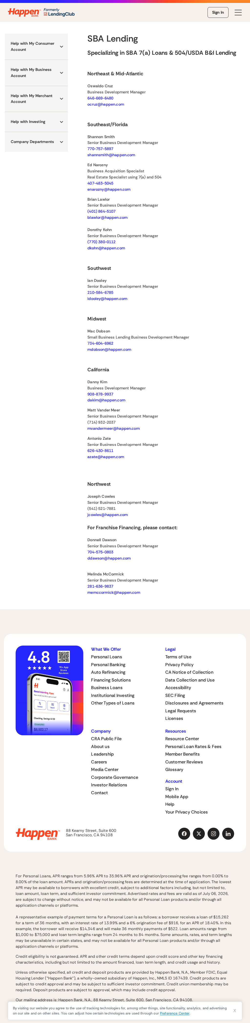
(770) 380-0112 (101, 241)
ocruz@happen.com (105, 104)
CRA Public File (106, 739)
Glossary (174, 769)
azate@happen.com (105, 456)
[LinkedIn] (228, 834)
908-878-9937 (100, 394)
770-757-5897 (100, 148)
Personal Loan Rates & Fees (193, 746)
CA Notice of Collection (189, 672)
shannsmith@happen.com (111, 154)
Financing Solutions (111, 680)
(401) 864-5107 (101, 211)
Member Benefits (182, 754)
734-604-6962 (100, 343)
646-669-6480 (100, 98)
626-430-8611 (100, 450)
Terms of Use (178, 657)
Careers (99, 762)
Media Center (104, 769)
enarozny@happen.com (108, 189)
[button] (36, 47)
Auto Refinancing (108, 672)
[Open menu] (238, 12)
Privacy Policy (179, 665)
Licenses (174, 718)
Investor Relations (109, 785)
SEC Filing (175, 695)
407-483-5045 (100, 183)
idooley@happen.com (107, 298)
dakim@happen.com (106, 400)
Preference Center (174, 1013)
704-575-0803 (100, 552)
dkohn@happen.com (106, 248)
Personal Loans (106, 657)
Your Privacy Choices (186, 812)
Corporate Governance (114, 777)
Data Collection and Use (190, 680)
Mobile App (176, 797)
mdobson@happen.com (109, 349)
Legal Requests (180, 711)
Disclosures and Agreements (194, 703)
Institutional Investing (113, 695)
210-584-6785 (100, 292)
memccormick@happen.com (113, 592)
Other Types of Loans (113, 703)
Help (170, 804)
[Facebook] (184, 834)
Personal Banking (108, 665)
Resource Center (182, 739)
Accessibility (178, 688)
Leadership (102, 754)
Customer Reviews (184, 762)
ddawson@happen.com (109, 558)
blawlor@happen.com (107, 217)
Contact (99, 793)
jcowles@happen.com (107, 514)
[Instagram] (214, 834)
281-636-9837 (100, 586)
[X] (199, 834)
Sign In (218, 12)
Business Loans (107, 688)
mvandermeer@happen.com (113, 428)
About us (100, 746)
